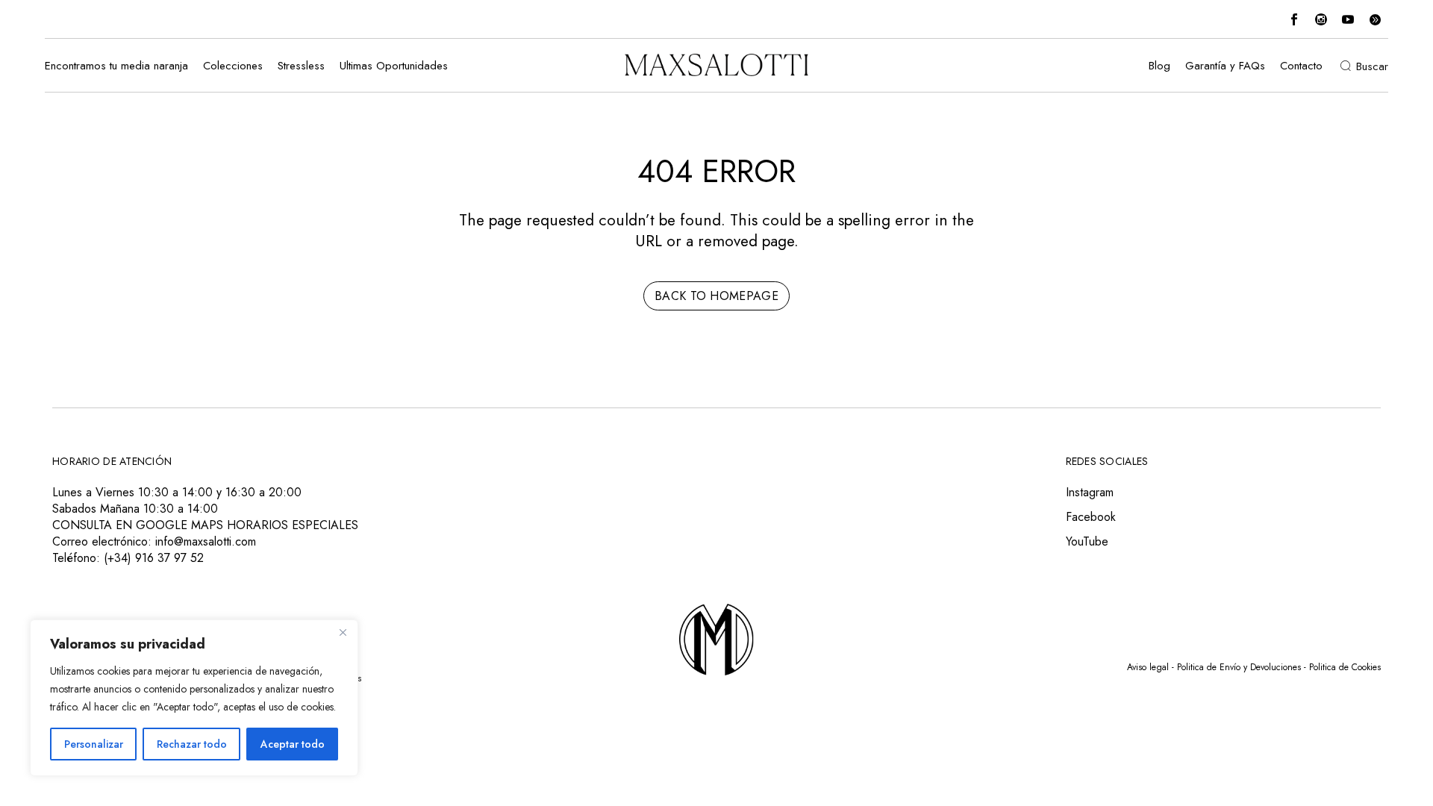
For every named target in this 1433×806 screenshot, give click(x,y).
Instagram (1090, 492)
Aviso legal (1148, 667)
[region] (194, 697)
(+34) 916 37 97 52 (154, 557)
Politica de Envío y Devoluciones (1239, 667)
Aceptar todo (292, 744)
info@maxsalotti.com (205, 541)
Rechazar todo (192, 744)
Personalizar (93, 744)
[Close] (343, 632)
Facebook (1091, 516)
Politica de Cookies (1345, 667)
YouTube (1087, 541)
